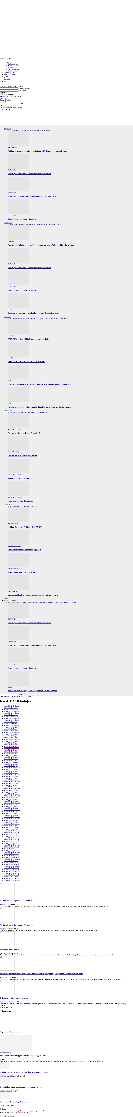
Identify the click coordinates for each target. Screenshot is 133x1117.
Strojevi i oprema (47, 318)
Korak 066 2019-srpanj (11, 820)
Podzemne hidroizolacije (9, 949)
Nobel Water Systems (14, 546)
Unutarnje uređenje (34, 130)
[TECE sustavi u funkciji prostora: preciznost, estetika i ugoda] (18, 685)
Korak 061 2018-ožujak (11, 811)
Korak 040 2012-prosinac (12, 774)
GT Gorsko (11, 241)
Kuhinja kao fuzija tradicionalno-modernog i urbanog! (22, 1087)
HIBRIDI (35, 412)
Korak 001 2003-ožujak (11, 706)
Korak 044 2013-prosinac (12, 781)
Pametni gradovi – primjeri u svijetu (22, 456)
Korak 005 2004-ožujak (11, 713)
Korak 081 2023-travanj (11, 847)
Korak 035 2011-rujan (11, 766)
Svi (9, 130)
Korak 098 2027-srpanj (11, 876)
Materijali (27, 224)
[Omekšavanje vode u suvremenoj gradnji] (18, 544)
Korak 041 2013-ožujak (11, 776)
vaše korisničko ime (24, 88)
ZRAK (38, 506)
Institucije (7, 80)
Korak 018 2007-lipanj (11, 736)
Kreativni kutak (12, 71)
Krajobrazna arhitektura (21, 130)
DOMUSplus (12, 170)
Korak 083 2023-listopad (11, 850)
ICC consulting (12, 147)
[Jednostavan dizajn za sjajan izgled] (7, 994)
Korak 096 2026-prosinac (12, 873)
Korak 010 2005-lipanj (11, 722)
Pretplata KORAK (13, 65)
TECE (10, 687)
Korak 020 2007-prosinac (12, 739)
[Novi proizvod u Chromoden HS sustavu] (7, 921)
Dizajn (12, 130)
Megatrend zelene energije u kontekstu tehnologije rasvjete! (23, 1056)
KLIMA (12, 506)
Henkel (10, 309)
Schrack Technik (13, 523)
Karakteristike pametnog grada (20, 501)
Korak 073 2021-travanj (11, 832)
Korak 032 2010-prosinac (12, 760)
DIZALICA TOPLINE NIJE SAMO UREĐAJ (26, 362)
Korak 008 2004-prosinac (12, 718)
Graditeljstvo (8, 223)
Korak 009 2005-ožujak (11, 720)
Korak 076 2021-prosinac (12, 838)
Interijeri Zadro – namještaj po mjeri (15, 1102)
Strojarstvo (7, 317)
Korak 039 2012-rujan (11, 773)
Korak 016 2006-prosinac (12, 732)
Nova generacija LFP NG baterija (21, 572)
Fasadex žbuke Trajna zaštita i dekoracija (16, 901)
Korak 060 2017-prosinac (12, 810)
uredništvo (11, 358)
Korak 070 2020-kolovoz (11, 827)
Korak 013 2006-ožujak (11, 727)
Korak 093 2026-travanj (11, 868)
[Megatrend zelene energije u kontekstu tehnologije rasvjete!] (16, 1050)
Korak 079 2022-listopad (11, 843)
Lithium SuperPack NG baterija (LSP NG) (25, 527)
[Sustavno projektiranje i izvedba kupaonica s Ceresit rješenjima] (18, 307)
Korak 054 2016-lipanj (11, 799)
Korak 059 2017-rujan (11, 808)
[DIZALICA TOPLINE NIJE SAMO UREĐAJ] (18, 356)
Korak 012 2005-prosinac (12, 725)
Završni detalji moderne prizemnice (22, 219)
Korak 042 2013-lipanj (11, 778)
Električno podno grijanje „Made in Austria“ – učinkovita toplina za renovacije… (40, 384)
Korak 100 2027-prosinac (12, 880)
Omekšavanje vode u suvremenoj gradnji (24, 550)
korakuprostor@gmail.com (19, 1112)
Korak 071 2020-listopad (11, 829)
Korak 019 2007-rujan (11, 738)
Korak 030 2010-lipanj (11, 757)
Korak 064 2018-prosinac (12, 817)
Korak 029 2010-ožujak (11, 755)
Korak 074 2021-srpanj (11, 834)
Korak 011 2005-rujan (11, 723)
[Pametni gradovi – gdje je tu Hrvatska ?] (18, 427)
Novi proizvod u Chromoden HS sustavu (16, 925)
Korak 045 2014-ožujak (11, 783)
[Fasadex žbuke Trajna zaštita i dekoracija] (7, 897)
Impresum (11, 67)
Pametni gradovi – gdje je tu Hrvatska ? (24, 433)
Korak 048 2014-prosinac (12, 789)
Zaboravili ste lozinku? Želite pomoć (11, 96)
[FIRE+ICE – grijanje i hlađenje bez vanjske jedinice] (18, 333)
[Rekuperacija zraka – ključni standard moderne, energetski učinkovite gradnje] (18, 401)
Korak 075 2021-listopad (11, 836)
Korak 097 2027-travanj (11, 875)
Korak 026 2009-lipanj (11, 750)
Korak (7, 696)
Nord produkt (12, 192)
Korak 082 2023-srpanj (11, 848)
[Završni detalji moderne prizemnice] (18, 213)
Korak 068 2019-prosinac (16, 429)
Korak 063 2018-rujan (11, 815)
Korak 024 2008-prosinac (12, 746)
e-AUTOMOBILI (15, 412)
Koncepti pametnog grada (18, 478)
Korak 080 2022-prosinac (12, 845)
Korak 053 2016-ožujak (11, 797)
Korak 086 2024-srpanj (11, 855)
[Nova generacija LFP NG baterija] (18, 567)
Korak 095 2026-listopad (11, 871)
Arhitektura (7, 129)
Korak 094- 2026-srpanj (11, 869)
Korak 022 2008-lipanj (11, 743)
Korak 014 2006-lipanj (11, 729)
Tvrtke (6, 599)
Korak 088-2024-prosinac (12, 859)
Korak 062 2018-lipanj (11, 813)
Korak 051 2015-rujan (11, 794)
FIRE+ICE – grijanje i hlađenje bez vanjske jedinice (28, 339)
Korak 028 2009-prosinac (12, 753)
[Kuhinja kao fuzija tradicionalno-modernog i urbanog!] (5, 1083)
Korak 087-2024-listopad (11, 857)
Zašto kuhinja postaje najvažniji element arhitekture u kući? (32, 196)
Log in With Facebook (7, 94)
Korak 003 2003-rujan (11, 709)
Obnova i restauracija (36, 224)
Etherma (10, 335)
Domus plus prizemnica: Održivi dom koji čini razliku (29, 174)
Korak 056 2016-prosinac (12, 803)
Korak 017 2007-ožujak (11, 734)
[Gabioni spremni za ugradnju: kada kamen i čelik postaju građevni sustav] (18, 145)
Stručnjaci (7, 78)
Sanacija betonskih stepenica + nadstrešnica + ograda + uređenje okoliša (54, 602)
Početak (2, 696)
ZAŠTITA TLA (20, 506)
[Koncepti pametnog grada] (18, 473)
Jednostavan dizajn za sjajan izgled (14, 998)
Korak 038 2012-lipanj (11, 771)
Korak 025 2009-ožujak (17, 696)
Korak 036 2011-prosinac (12, 767)
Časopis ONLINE (9, 72)
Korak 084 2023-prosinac (12, 852)
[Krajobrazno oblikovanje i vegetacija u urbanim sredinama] (5, 1068)
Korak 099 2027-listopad (11, 878)
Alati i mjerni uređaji (16, 318)
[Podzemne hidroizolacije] (7, 945)
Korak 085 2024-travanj (11, 854)
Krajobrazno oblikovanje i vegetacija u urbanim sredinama (24, 1072)
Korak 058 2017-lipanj (11, 806)
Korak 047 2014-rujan (11, 787)
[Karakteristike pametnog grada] (18, 495)
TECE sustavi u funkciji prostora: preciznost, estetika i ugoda (32, 691)
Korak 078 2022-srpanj (11, 841)
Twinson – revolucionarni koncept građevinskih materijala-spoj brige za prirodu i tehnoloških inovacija (41, 974)
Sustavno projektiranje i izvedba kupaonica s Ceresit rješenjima (33, 313)
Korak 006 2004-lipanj (11, 715)
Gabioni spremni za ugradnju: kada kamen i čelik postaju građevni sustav (37, 151)
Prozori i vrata (56, 224)
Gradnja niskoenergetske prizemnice (21, 602)
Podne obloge (47, 224)
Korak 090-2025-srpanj (11, 862)
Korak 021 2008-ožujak (11, 741)
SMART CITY (42, 412)
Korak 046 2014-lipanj (11, 785)
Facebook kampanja (14, 69)
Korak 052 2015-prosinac (12, 796)
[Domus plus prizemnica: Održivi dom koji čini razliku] (18, 168)
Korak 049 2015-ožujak (11, 790)
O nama (6, 62)
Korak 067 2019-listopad (11, 822)
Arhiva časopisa (13, 64)
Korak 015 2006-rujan (11, 730)
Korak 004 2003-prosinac (12, 711)
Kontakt (6, 76)
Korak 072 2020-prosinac (12, 831)
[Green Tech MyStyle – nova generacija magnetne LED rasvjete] (18, 589)
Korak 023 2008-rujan (11, 745)
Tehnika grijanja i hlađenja (61, 318)
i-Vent (9, 403)
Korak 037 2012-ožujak (11, 769)
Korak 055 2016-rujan (11, 801)
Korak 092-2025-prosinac (12, 866)
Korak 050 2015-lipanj (11, 792)
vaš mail (20, 103)
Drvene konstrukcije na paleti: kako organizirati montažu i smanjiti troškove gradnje (42, 245)
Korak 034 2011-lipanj (11, 764)
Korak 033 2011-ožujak (11, 762)
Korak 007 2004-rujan (11, 716)
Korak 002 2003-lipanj (11, 708)
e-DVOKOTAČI (26, 412)
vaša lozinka (22, 90)
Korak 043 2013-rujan (11, 780)
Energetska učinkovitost (17, 224)
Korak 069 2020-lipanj (11, 825)
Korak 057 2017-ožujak (11, 804)
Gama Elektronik (13, 591)
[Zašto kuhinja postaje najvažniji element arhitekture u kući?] (18, 191)
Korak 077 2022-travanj (11, 840)
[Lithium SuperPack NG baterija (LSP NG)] (18, 521)
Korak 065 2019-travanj (11, 818)
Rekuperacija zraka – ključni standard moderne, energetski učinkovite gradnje (39, 407)
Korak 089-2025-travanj (11, 861)
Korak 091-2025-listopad (11, 864)
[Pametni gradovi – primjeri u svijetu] (18, 450)
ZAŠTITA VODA (30, 506)
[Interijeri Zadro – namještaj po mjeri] (5, 1098)
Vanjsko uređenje (45, 130)
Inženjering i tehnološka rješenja (32, 318)
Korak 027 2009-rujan (11, 752)
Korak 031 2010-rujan (11, 759)
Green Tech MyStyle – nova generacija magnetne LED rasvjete (33, 595)
